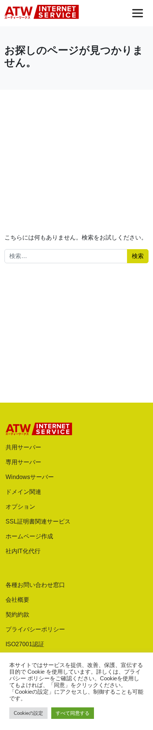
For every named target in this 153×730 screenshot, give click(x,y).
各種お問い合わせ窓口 (35, 585)
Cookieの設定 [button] (28, 713)
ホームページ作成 (29, 536)
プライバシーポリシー (35, 629)
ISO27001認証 (25, 644)
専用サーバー (23, 462)
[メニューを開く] (138, 13)
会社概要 (17, 600)
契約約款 (17, 614)
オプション (20, 506)
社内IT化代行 (23, 551)
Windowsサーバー (30, 477)
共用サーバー (23, 447)
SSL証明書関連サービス (38, 521)
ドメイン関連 (23, 492)
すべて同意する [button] (72, 713)
